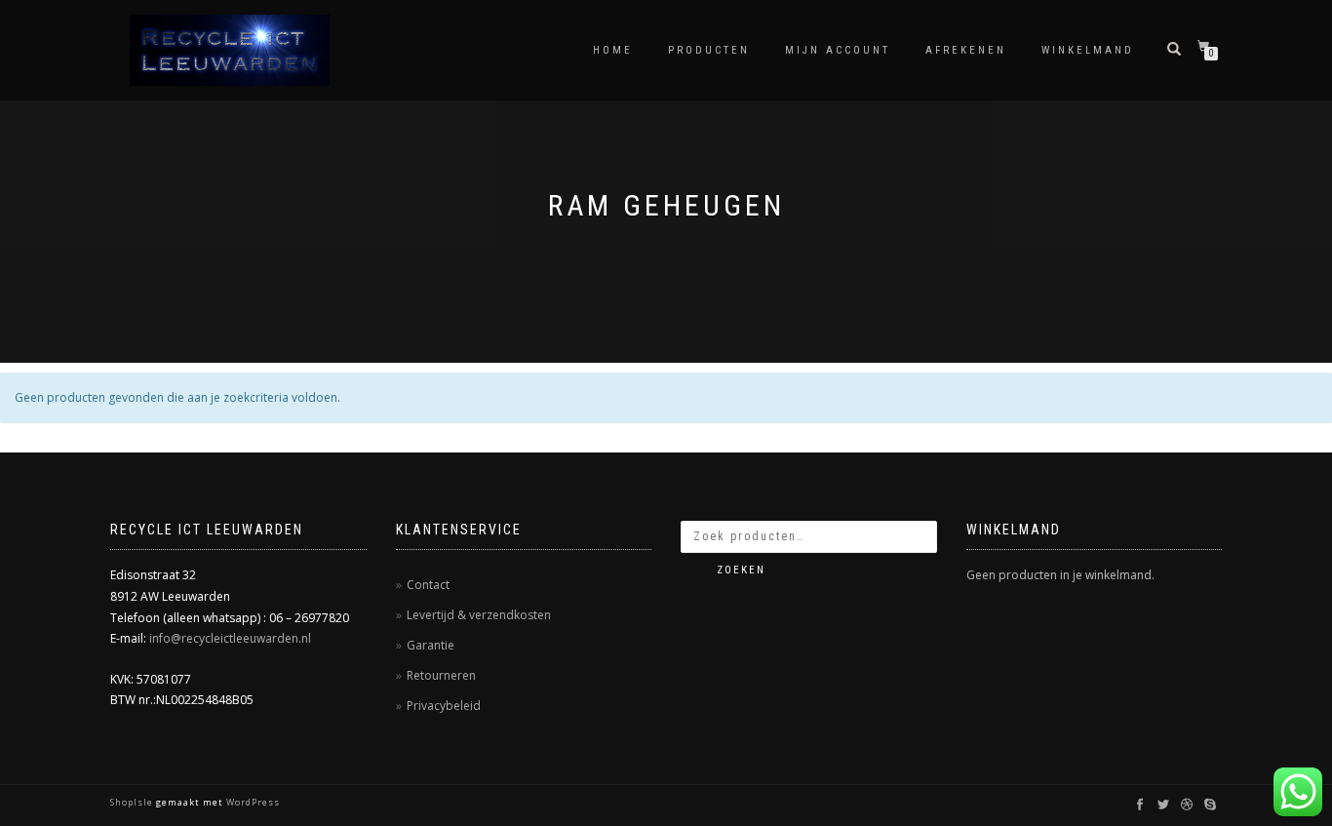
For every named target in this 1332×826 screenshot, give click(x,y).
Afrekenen (965, 50)
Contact (428, 584)
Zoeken (741, 570)
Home (613, 50)
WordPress (251, 802)
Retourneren (441, 675)
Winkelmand (1087, 50)
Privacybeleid (444, 705)
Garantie (430, 645)
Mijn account (837, 50)
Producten (709, 50)
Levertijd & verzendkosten (479, 615)
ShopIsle (133, 802)
